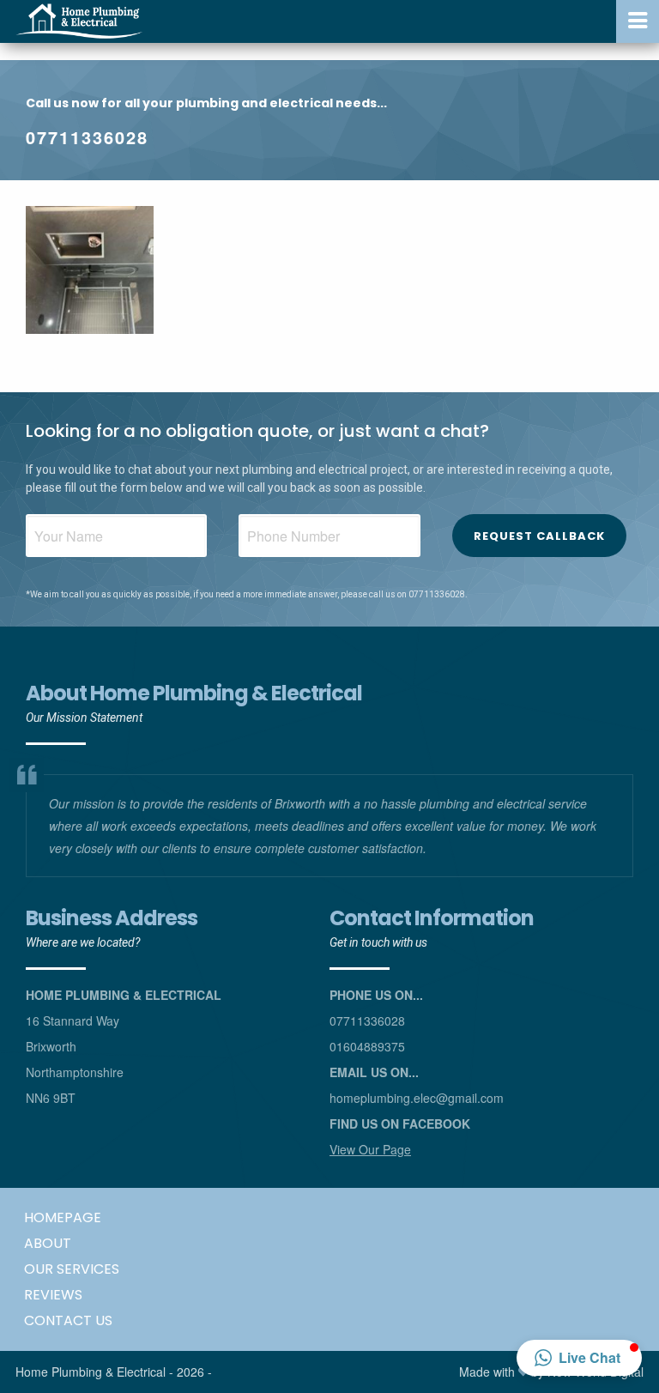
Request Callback (539, 536)
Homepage (62, 1217)
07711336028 (87, 136)
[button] (579, 1358)
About (47, 1243)
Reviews (53, 1295)
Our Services (71, 1269)
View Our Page (370, 1149)
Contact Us (68, 1320)
